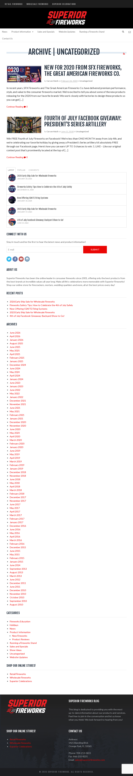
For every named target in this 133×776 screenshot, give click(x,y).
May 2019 (15, 454)
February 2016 (17, 543)
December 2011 (18, 583)
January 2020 (16, 447)
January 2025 (16, 361)
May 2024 (15, 372)
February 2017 (17, 518)
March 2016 (16, 540)
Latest (11, 170)
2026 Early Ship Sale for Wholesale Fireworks (36, 175)
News (4, 31)
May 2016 (15, 533)
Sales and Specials (45, 31)
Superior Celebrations (64, 4)
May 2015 (15, 554)
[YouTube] (21, 259)
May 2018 (15, 483)
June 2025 (15, 347)
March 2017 (16, 515)
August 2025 (16, 343)
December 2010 (18, 590)
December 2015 (18, 547)
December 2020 (18, 422)
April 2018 (15, 486)
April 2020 (15, 436)
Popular (21, 170)
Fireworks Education (20, 621)
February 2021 (17, 415)
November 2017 (18, 500)
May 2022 (15, 393)
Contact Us (7, 38)
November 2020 (18, 425)
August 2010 (16, 604)
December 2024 (18, 364)
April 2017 (15, 511)
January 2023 (16, 386)
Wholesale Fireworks (37, 4)
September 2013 (18, 568)
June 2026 (15, 332)
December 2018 (18, 472)
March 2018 (16, 490)
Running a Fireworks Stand (91, 31)
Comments (34, 170)
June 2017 (15, 504)
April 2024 (15, 375)
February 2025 (17, 357)
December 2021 (18, 400)
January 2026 (16, 339)
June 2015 (15, 550)
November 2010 (18, 593)
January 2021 (16, 418)
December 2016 (18, 525)
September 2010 (18, 601)
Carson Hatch (52, 81)
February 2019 (17, 465)
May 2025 (15, 350)
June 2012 (15, 579)
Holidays (14, 625)
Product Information (21, 31)
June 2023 (15, 382)
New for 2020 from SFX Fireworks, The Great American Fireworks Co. (83, 70)
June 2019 (15, 450)
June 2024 (15, 368)
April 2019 (15, 457)
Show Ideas (16, 650)
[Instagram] (27, 259)
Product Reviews (21, 639)
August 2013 (16, 572)
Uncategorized (85, 81)
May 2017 (15, 508)
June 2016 (15, 529)
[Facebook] (15, 259)
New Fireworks (19, 635)
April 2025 (15, 354)
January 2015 (16, 561)
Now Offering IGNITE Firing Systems (32, 198)
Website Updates (67, 31)
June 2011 (15, 586)
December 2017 (18, 497)
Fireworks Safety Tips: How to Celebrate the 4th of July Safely (44, 187)
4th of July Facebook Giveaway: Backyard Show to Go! (40, 220)
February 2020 (17, 443)
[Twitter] (9, 259)
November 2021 (18, 404)
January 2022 (16, 397)
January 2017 (16, 522)
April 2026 (15, 336)
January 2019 (16, 468)
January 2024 (16, 379)
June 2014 (15, 565)
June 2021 (15, 407)
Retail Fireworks (14, 4)
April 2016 (15, 536)
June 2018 (15, 479)
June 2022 (15, 389)
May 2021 (15, 411)
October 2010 (17, 597)
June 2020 (15, 429)
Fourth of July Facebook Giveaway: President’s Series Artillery (82, 121)
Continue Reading (14, 107)
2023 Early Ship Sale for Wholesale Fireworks (36, 209)
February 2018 (17, 493)
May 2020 (15, 432)
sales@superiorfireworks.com (90, 759)
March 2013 (16, 576)
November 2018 (18, 475)
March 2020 (16, 440)
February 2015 (17, 558)
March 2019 (16, 461)
